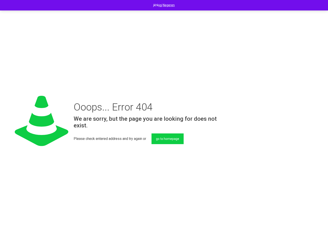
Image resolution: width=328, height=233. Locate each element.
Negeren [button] (169, 5)
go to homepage (167, 139)
